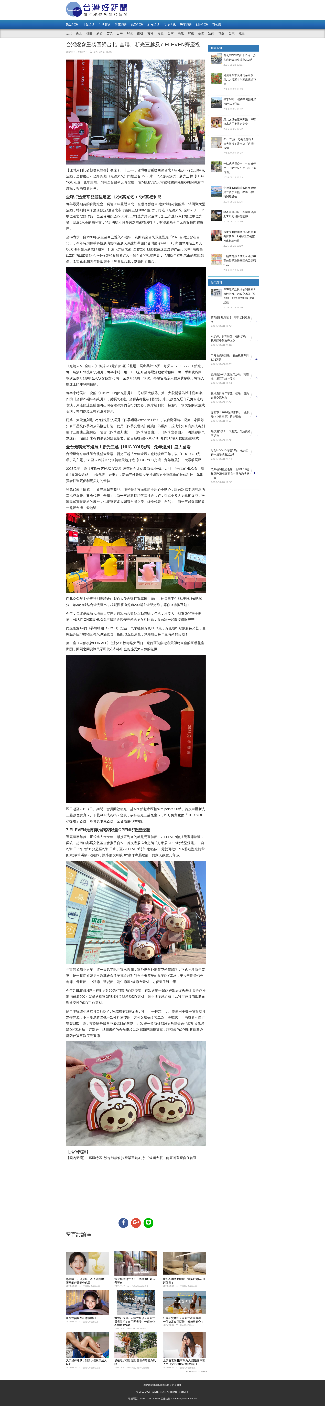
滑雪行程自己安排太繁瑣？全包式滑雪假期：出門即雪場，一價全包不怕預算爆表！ (134, 1322)
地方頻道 (153, 24)
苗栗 (110, 33)
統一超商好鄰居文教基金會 (89, 843)
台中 (120, 33)
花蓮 (221, 33)
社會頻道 (88, 24)
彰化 (130, 33)
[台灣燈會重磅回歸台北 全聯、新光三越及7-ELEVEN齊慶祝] (123, 1223)
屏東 (191, 33)
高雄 (181, 33)
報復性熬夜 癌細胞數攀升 (81, 1318)
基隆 (201, 33)
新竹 (99, 33)
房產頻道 (186, 24)
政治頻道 (72, 24)
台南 (171, 33)
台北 (69, 33)
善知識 (216, 24)
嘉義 (160, 33)
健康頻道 (121, 24)
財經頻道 (202, 24)
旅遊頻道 (137, 24)
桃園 (89, 33)
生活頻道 (105, 24)
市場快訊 (170, 24)
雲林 (150, 33)
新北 (79, 33)
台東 (232, 33)
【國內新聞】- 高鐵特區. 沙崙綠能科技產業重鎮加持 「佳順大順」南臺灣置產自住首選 (131, 1158)
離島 (242, 33)
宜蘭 (211, 33)
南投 (140, 33)
